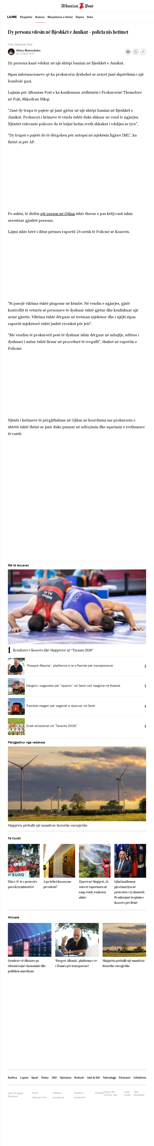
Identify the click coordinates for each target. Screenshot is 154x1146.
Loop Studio (127, 1093)
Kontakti (99, 1093)
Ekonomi (124, 1077)
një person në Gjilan (57, 214)
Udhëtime (140, 1077)
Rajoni (80, 17)
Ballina (12, 1077)
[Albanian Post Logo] (77, 5)
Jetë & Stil (93, 1077)
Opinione (65, 1077)
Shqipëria (26, 17)
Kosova (40, 17)
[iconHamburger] (10, 5)
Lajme (12, 17)
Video (44, 1077)
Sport (34, 1077)
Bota (90, 17)
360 (54, 1077)
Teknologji (109, 1077)
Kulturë (79, 1077)
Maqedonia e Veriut (60, 17)
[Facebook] (128, 52)
